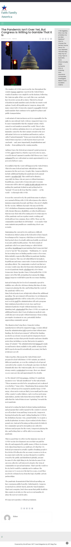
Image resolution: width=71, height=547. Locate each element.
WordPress (27, 544)
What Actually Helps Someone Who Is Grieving (63, 66)
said (12, 153)
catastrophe (20, 309)
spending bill (16, 176)
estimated (8, 158)
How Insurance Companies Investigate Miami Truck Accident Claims (62, 78)
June (34, 328)
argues (25, 378)
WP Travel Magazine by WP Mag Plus (44, 544)
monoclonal (9, 299)
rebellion (27, 269)
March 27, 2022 (7, 38)
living (40, 208)
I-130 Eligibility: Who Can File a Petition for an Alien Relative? (63, 35)
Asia (18, 92)
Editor (15, 516)
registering (21, 370)
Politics (14, 38)
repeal (37, 108)
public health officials (32, 184)
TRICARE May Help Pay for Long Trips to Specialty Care (62, 56)
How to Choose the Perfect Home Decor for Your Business (63, 45)
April (16, 301)
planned (39, 344)
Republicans (17, 248)
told (24, 330)
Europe (13, 92)
